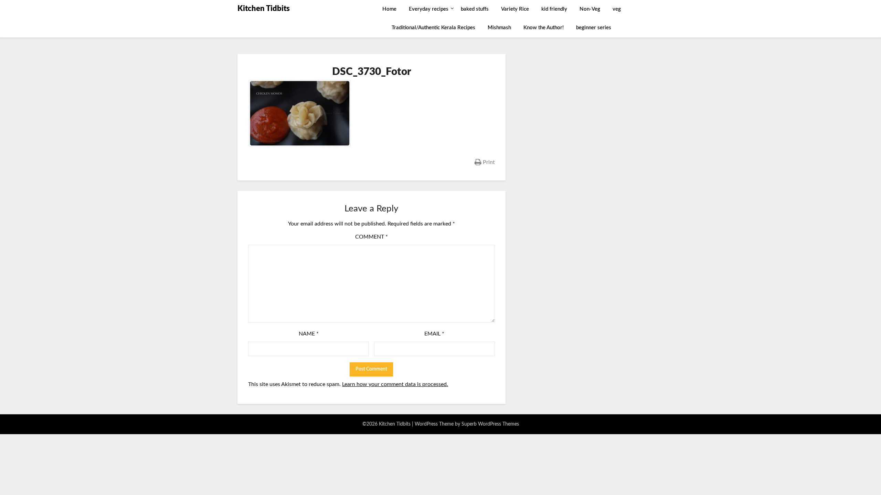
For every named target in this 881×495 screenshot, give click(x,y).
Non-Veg (590, 9)
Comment (371, 237)
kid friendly (554, 9)
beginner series (593, 27)
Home (389, 9)
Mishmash (499, 27)
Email (434, 334)
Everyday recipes (428, 9)
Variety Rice (515, 9)
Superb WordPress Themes (490, 424)
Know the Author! (543, 27)
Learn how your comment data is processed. (395, 384)
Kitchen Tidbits (263, 8)
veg (617, 9)
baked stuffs (475, 9)
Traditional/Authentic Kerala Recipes (433, 27)
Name (309, 334)
